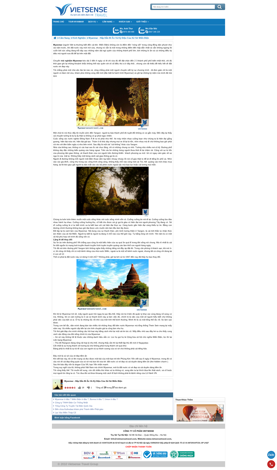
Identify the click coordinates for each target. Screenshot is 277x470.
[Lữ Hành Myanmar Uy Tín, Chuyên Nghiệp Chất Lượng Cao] (55, 38)
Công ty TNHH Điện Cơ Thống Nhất (71, 402)
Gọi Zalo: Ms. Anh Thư (116, 30)
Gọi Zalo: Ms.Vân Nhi (141, 30)
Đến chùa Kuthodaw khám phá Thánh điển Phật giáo (79, 409)
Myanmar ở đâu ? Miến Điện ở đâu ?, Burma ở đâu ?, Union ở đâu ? (86, 399)
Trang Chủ (88, 9)
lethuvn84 (121, 31)
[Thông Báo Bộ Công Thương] (155, 459)
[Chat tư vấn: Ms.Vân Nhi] (146, 31)
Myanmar (77, 60)
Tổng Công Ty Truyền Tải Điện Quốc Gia (73, 406)
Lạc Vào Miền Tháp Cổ (65, 412)
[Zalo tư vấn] (271, 454)
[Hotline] (271, 464)
